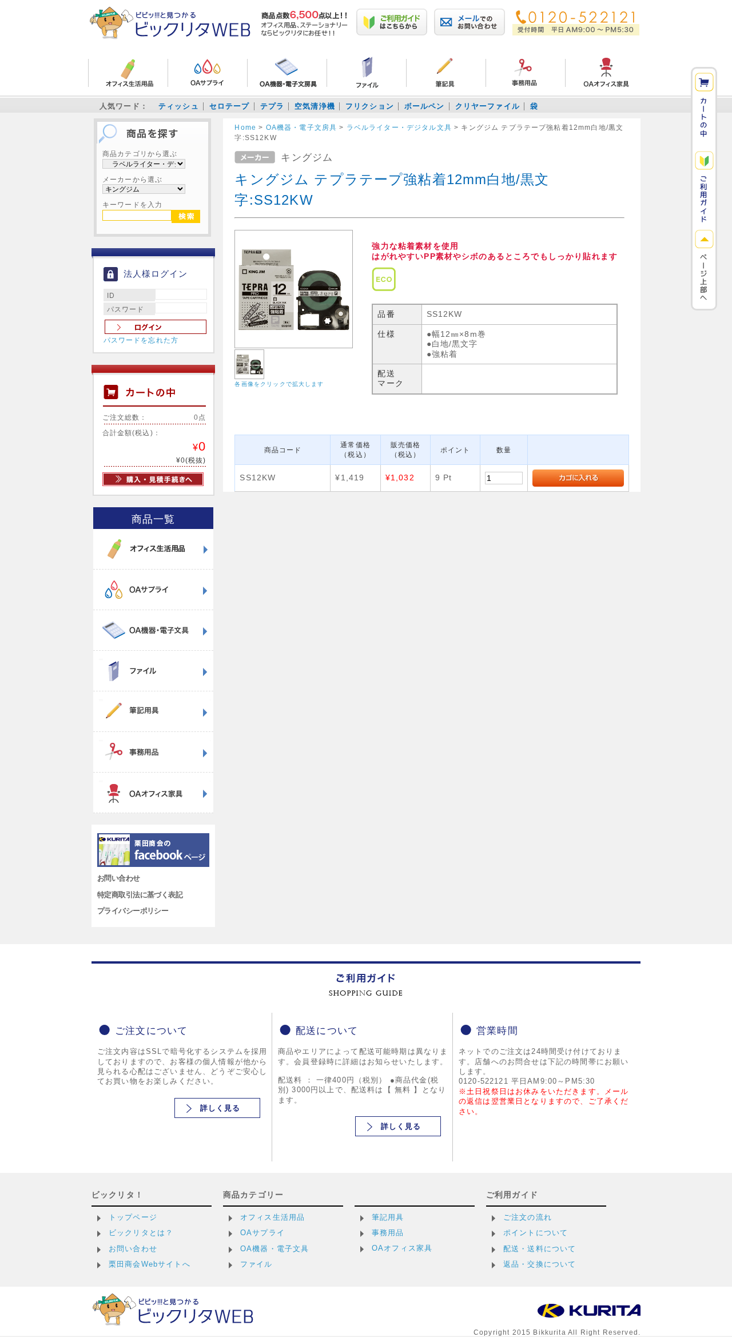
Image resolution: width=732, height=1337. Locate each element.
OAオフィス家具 (402, 1248)
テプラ (272, 106)
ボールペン (424, 106)
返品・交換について (539, 1264)
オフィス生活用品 (272, 1217)
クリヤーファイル (487, 106)
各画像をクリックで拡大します (279, 384)
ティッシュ (178, 106)
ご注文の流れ (527, 1217)
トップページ (133, 1217)
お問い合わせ (118, 878)
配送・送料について (539, 1248)
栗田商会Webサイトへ (149, 1264)
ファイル (256, 1264)
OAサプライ (262, 1232)
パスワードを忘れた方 (141, 340)
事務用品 (388, 1232)
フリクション (369, 106)
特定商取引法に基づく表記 (139, 894)
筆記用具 (388, 1217)
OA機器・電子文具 (274, 1248)
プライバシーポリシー (132, 910)
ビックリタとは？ (141, 1232)
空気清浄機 (315, 106)
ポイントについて (535, 1232)
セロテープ (229, 106)
